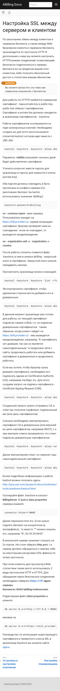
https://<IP (36, 580)
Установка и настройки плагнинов (10, 664)
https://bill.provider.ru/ (16, 221)
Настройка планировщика (48, 662)
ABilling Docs (12, 4)
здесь (6, 647)
